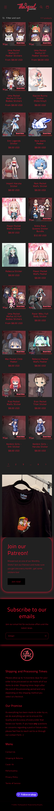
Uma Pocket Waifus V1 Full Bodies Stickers (14, 98)
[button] (5, 7)
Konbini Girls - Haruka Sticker (40, 445)
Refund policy (12, 770)
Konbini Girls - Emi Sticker (13, 445)
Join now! (16, 581)
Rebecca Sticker (14, 271)
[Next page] (46, 464)
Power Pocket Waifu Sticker (14, 227)
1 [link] (8, 464)
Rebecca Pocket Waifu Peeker (40, 360)
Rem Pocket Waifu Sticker (40, 184)
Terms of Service (13, 783)
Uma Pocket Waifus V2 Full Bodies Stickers (14, 316)
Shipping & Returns (14, 758)
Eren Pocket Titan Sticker (40, 403)
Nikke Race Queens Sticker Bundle (40, 229)
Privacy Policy (12, 776)
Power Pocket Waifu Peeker (40, 272)
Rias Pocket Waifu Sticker (14, 403)
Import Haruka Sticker (13, 184)
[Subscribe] (45, 636)
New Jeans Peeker (40, 142)
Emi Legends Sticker (13, 142)
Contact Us (10, 751)
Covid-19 (10, 764)
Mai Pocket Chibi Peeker (13, 360)
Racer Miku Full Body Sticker (40, 315)
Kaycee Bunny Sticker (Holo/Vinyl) (40, 98)
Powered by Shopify (35, 805)
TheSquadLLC (22, 805)
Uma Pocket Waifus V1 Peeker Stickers (14, 53)
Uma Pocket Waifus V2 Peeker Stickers (40, 53)
